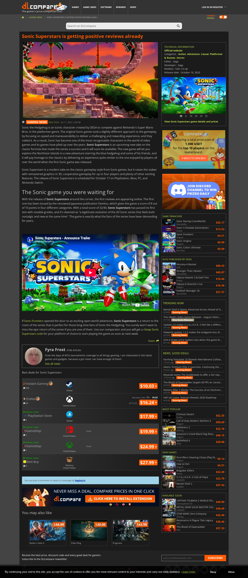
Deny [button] (213, 572)
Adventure (193, 54)
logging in (80, 480)
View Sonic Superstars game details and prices (191, 121)
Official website (173, 50)
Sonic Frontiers (33, 321)
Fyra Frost (54, 122)
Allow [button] (231, 572)
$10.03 (147, 386)
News (133, 7)
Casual (205, 54)
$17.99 (147, 416)
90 (26, 403)
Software (106, 7)
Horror (181, 57)
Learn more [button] (188, 571)
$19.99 (147, 431)
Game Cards (89, 7)
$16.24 (147, 402)
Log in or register (212, 7)
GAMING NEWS (37, 122)
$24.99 (147, 447)
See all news (52, 364)
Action (182, 54)
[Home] (23, 17)
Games (75, 7)
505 (27, 388)
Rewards (121, 7)
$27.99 (147, 462)
